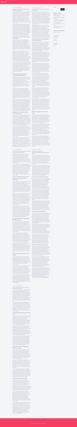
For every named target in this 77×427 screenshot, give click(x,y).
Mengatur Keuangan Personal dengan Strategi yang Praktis (20, 10)
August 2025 (55, 40)
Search (54, 7)
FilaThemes (44, 423)
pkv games (55, 45)
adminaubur (20, 7)
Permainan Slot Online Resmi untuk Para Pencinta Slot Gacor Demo (21, 152)
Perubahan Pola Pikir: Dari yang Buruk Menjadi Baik (40, 10)
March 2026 (55, 37)
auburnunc (4, 2)
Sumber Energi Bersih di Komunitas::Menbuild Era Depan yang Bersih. (40, 152)
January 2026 (55, 39)
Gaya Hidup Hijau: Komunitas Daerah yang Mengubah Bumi (20, 288)
